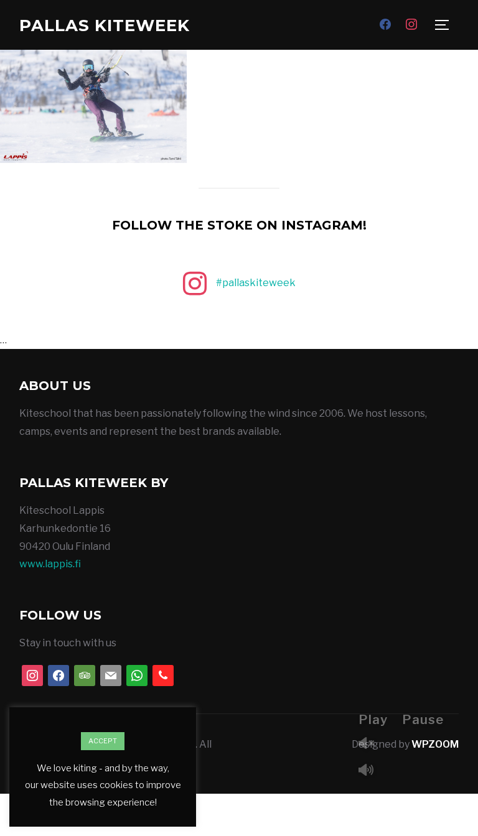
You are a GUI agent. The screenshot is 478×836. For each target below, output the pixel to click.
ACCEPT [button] (102, 740)
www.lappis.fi (50, 564)
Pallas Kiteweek (104, 25)
